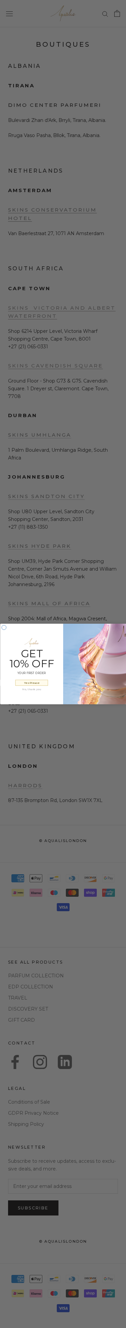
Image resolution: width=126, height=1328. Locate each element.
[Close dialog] (4, 627)
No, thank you (31, 689)
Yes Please (31, 682)
